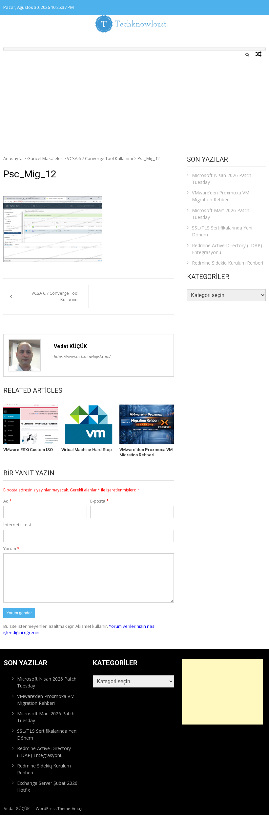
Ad (7, 501)
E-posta (99, 501)
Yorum (11, 548)
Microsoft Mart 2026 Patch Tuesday (220, 213)
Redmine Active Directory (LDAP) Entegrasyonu (227, 248)
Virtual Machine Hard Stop (86, 449)
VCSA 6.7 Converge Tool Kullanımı (100, 158)
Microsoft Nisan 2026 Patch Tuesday (221, 178)
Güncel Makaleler (44, 158)
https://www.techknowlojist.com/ (82, 356)
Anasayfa (13, 158)
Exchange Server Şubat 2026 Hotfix (47, 786)
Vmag (77, 808)
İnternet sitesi (17, 524)
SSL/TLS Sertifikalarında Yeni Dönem (222, 231)
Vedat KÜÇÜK (70, 346)
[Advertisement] (134, 100)
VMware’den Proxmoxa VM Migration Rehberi (146, 452)
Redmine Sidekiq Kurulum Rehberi (227, 263)
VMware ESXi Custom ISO (28, 449)
